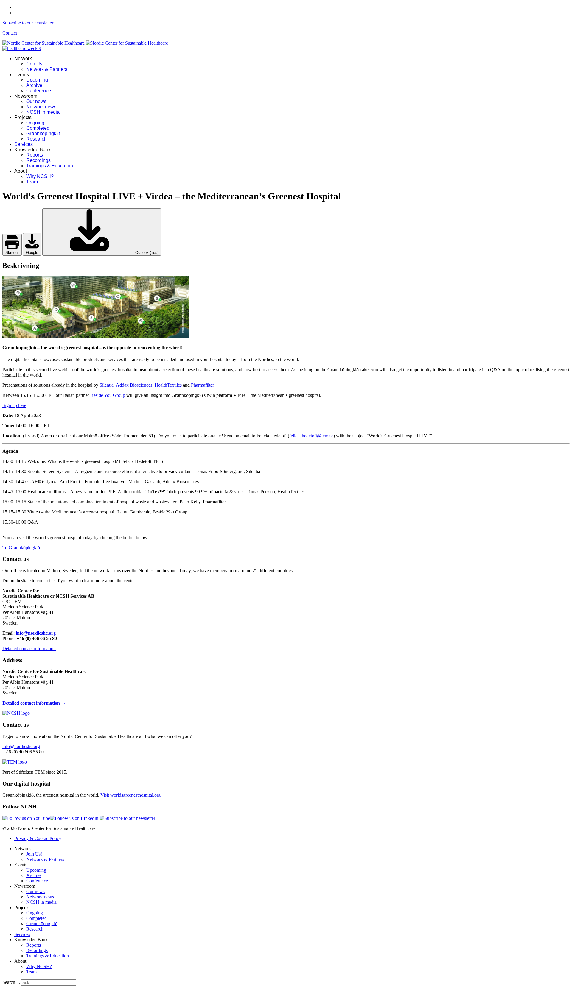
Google (32, 252)
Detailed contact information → (34, 703)
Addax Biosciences (134, 385)
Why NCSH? (40, 176)
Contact (9, 32)
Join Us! (34, 63)
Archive (34, 85)
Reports (34, 154)
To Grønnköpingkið (21, 547)
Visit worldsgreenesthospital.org (130, 794)
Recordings (38, 160)
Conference (38, 90)
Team (32, 181)
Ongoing (35, 122)
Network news (41, 106)
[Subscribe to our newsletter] (127, 818)
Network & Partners (46, 69)
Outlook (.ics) (146, 252)
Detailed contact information (29, 648)
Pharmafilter (202, 385)
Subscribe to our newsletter (27, 22)
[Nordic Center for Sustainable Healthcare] (16, 713)
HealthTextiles (168, 385)
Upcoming (37, 79)
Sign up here (14, 405)
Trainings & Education (49, 165)
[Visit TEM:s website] (14, 761)
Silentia (107, 385)
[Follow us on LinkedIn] (74, 818)
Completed (37, 128)
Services (23, 144)
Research (36, 138)
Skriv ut (12, 252)
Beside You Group (107, 395)
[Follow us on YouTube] (26, 818)
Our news (36, 101)
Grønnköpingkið (43, 133)
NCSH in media (43, 112)
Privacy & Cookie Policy (37, 838)
